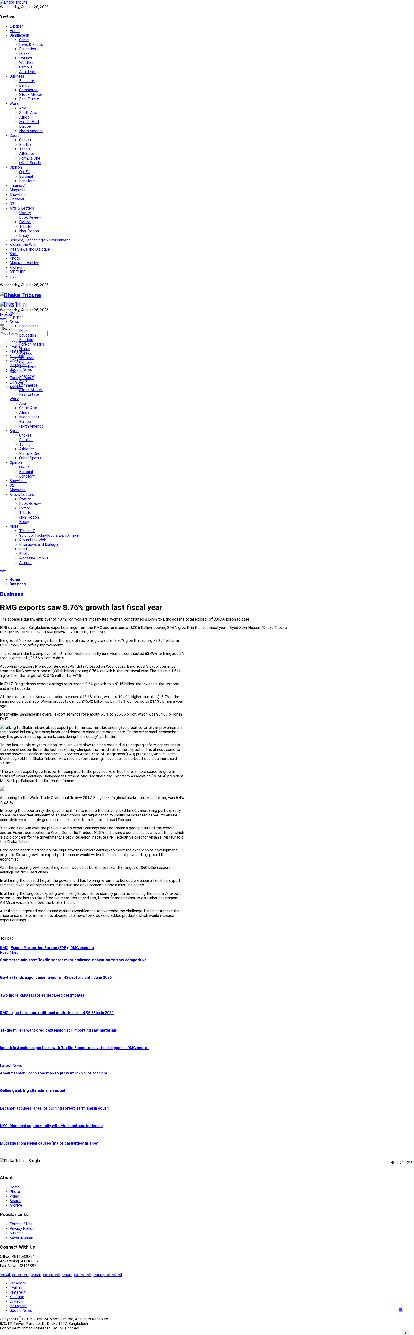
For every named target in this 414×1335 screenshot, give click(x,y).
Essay (24, 235)
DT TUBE (17, 272)
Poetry (25, 213)
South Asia (28, 112)
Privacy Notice (22, 1228)
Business (17, 76)
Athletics (27, 153)
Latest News (11, 1065)
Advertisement (22, 1237)
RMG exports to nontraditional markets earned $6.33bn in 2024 (57, 1012)
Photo (15, 258)
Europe (25, 126)
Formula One (29, 158)
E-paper (16, 26)
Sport (14, 135)
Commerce (28, 90)
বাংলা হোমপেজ (402, 1162)
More (14, 526)
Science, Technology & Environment (40, 240)
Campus (26, 67)
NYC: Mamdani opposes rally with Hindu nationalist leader (51, 1126)
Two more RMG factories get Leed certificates (42, 995)
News (14, 321)
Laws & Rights (31, 44)
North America (31, 131)
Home (15, 31)
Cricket (25, 140)
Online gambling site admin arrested (32, 1090)
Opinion (16, 167)
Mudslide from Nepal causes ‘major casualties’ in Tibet (49, 1143)
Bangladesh (19, 35)
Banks (24, 85)
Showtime (18, 194)
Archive (16, 267)
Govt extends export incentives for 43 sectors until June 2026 (56, 977)
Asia (22, 108)
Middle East (29, 122)
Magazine (18, 190)
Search (15, 1200)
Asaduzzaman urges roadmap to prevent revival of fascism (53, 1073)
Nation (24, 349)
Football (26, 144)
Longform (27, 181)
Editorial (26, 176)
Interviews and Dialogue (30, 249)
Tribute (25, 226)
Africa (24, 117)
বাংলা (3, 319)
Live (13, 276)
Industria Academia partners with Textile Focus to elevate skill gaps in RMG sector (74, 1047)
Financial (17, 199)
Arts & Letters (22, 208)
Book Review (30, 217)
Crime (24, 40)
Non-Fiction (29, 231)
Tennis (24, 149)
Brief (14, 253)
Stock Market (31, 94)
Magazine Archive (24, 263)
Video (14, 1196)
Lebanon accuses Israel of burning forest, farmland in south (54, 1108)
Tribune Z (17, 185)
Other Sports (30, 162)
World (14, 103)
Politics (25, 58)
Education (27, 49)
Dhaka (24, 53)
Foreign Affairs (31, 344)
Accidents (27, 71)
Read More (9, 952)
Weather (26, 62)
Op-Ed (24, 172)
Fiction (25, 222)
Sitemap (17, 1233)
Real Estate (29, 99)
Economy (27, 81)
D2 (12, 203)
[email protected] (14, 1274)
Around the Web (23, 244)
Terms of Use (21, 1224)
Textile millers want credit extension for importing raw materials (58, 1030)
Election (26, 339)
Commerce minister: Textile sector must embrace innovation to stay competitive (73, 960)
